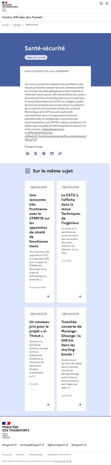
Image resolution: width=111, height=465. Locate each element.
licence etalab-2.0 (61, 461)
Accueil (5, 24)
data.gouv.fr (78, 444)
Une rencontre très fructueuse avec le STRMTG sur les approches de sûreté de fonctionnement (39, 221)
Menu (107, 3)
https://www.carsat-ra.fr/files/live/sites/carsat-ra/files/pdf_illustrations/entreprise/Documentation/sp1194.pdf (55, 134)
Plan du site (7, 454)
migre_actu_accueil (36, 57)
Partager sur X (36, 153)
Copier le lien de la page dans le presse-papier (60, 153)
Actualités (17, 24)
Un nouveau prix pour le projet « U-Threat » (39, 328)
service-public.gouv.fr (30, 444)
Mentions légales (36, 454)
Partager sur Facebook (27, 153)
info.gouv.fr (8, 444)
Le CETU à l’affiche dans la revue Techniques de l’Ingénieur (70, 209)
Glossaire (20, 454)
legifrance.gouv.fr (56, 444)
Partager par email (52, 153)
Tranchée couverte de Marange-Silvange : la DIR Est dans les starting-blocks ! (71, 338)
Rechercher (101, 3)
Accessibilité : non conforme (59, 454)
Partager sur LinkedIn (44, 153)
